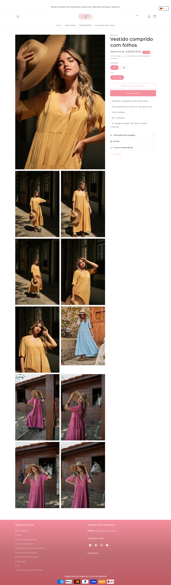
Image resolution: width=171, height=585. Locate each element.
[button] (18, 16)
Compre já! (133, 93)
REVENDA (93, 553)
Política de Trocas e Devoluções (29, 548)
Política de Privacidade (26, 553)
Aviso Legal (20, 561)
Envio (123, 56)
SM (114, 67)
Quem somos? (22, 531)
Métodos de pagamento (26, 539)
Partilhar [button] (117, 154)
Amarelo (117, 77)
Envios (18, 535)
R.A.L (17, 566)
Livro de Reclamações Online (28, 570)
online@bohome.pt (106, 530)
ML (124, 67)
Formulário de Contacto (26, 557)
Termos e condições (24, 544)
